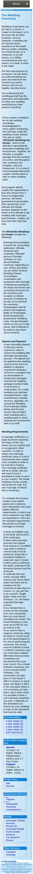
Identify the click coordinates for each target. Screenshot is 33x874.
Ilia (12, 10)
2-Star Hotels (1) (14, 729)
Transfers (11, 852)
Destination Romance (12, 805)
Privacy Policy (17, 865)
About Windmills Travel (13, 863)
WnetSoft (24, 873)
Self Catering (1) (14, 732)
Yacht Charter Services (13, 833)
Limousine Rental (15, 829)
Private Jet (11, 826)
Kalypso (10, 764)
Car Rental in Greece (13, 839)
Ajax (8, 783)
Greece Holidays (16, 871)
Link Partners (21, 867)
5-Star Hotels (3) (14, 721)
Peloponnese (5, 10)
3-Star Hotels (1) (14, 726)
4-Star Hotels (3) (14, 724)
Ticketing (10, 854)
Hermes (10, 747)
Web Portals (16, 873)
